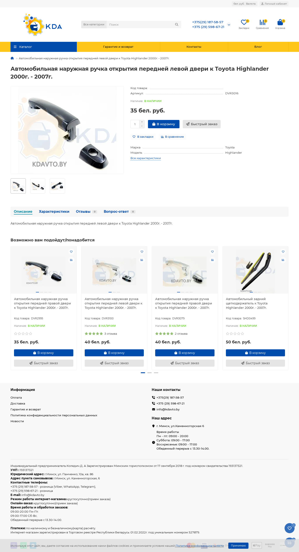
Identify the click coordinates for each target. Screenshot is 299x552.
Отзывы (85, 211)
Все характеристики (145, 158)
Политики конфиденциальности (200, 545)
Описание (23, 211)
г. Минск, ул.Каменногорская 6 (180, 426)
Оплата (16, 397)
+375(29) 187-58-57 (207, 22)
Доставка (18, 403)
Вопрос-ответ (119, 211)
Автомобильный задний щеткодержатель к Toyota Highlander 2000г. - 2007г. (246, 303)
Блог (258, 46)
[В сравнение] (71, 260)
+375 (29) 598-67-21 (208, 27)
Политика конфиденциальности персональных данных (54, 415)
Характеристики (54, 211)
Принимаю (238, 545)
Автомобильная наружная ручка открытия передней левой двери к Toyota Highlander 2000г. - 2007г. (113, 303)
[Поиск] (176, 24)
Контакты (193, 46)
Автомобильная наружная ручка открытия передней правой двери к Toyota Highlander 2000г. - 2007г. (42, 303)
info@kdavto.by (168, 409)
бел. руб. (245, 3)
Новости (17, 421)
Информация (23, 390)
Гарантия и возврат (118, 46)
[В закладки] (71, 252)
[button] (11, 307)
